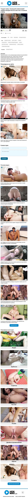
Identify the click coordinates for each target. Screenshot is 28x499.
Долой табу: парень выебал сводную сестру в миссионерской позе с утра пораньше (14, 141)
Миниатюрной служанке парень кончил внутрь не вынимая (13, 82)
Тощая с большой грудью (13, 42)
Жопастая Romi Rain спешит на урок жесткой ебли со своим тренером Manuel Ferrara (13, 184)
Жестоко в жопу (5, 44)
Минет (20, 42)
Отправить (4, 158)
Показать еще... (14, 325)
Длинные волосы (13, 44)
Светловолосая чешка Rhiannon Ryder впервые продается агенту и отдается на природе (13, 203)
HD (8, 37)
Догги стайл (14, 40)
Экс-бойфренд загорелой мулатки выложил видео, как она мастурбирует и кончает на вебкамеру (13, 243)
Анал (11, 37)
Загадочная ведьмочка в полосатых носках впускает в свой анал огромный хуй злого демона (13, 302)
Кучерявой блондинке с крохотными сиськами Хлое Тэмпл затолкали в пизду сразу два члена (13, 101)
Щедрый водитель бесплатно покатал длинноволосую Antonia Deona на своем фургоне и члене (14, 263)
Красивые (16, 37)
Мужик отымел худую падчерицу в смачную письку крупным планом (13, 121)
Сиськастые (4, 42)
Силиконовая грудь (5, 46)
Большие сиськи (22, 37)
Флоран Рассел (9, 49)
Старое (19, 40)
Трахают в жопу (7, 40)
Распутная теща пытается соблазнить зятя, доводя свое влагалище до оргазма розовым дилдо (12, 322)
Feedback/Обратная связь (8, 496)
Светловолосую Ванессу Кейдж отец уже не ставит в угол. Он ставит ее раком (13, 282)
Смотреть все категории (14, 483)
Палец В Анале (20, 44)
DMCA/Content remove (20, 496)
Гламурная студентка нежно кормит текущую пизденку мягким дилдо (13, 223)
